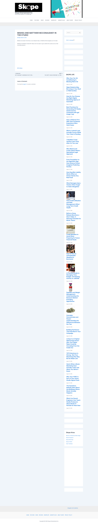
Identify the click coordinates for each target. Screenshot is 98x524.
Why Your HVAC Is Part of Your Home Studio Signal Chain (72, 378)
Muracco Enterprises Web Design (73, 435)
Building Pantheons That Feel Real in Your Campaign (73, 331)
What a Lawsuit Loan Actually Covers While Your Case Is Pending (73, 132)
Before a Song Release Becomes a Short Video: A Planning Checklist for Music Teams (73, 217)
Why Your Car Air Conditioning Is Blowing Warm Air (72, 80)
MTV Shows (19, 68)
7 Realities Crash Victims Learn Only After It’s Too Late (72, 141)
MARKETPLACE (53, 515)
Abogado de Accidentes (73, 508)
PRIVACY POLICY (68, 515)
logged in (25, 84)
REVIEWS (41, 515)
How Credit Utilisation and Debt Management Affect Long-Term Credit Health (73, 204)
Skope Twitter (69, 442)
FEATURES (32, 515)
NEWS (36, 515)
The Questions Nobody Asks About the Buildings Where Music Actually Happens (73, 389)
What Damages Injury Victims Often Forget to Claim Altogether (73, 185)
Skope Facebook (69, 437)
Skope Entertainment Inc (23, 13)
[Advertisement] (74, 467)
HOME (27, 515)
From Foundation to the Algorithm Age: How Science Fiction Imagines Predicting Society (73, 163)
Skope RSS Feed (69, 440)
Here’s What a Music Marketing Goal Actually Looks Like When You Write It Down (73, 368)
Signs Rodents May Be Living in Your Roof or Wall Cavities (73, 89)
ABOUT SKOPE (61, 515)
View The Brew (69, 444)
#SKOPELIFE (46, 515)
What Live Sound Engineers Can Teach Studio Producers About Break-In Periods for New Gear (73, 402)
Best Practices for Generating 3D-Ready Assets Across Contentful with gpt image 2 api (73, 111)
